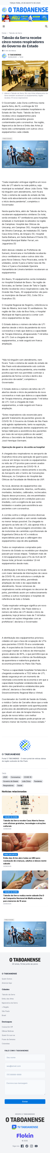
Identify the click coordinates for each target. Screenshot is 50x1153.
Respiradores (8, 785)
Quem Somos (7, 979)
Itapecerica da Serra (10, 1003)
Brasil (4, 1015)
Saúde (19, 785)
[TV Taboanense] (25, 1127)
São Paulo (6, 1011)
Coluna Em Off (7, 1027)
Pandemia (38, 781)
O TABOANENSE (14, 55)
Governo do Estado (10, 781)
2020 (5, 777)
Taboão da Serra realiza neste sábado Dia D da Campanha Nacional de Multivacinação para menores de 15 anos (23, 898)
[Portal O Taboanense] (25, 1119)
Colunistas (6, 1044)
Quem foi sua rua (8, 1035)
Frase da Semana (8, 1039)
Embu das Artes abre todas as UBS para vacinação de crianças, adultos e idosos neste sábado (24, 861)
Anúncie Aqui (7, 983)
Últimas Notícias (8, 1031)
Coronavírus (15, 777)
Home (4, 33)
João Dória (26, 781)
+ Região (5, 1007)
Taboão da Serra (15, 33)
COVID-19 (27, 777)
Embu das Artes (8, 999)
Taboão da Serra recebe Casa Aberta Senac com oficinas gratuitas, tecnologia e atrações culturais (24, 823)
